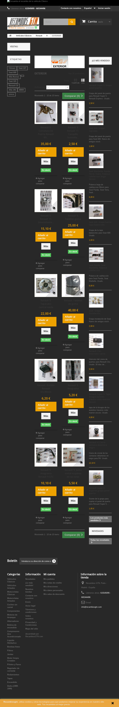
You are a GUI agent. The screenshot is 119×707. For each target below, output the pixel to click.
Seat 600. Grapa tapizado (96, 129)
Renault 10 (13, 85)
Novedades (98, 531)
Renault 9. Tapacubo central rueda (46, 304)
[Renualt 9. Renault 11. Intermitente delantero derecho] (46, 201)
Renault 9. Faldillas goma (73, 217)
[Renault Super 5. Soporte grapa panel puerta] (96, 477)
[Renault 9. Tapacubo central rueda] (46, 285)
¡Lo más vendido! (101, 60)
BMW (21, 90)
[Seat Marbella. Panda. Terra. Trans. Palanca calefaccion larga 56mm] (96, 161)
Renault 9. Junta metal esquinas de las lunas (73, 473)
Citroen (12, 68)
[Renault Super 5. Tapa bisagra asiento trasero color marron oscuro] (96, 383)
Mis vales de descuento (54, 594)
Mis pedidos (49, 579)
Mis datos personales (53, 590)
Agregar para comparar (40, 181)
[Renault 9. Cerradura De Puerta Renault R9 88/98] (46, 112)
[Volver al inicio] (10, 36)
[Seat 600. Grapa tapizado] (96, 118)
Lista (82, 83)
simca (11, 94)
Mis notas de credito (53, 583)
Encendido (12, 682)
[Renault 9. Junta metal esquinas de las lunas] (73, 455)
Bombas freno (13, 647)
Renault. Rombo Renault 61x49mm (46, 388)
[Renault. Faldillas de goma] (73, 285)
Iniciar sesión (104, 8)
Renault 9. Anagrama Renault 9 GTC (46, 473)
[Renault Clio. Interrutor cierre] (96, 340)
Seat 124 (12, 81)
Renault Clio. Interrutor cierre (97, 352)
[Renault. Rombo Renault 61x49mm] (46, 370)
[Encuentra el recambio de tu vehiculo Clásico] (59, 3)
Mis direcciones (51, 587)
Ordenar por (40, 87)
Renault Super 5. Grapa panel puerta (100, 86)
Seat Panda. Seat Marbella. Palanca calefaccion (98, 268)
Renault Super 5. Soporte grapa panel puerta (99, 491)
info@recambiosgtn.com (91, 607)
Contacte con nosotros (71, 8)
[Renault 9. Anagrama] (73, 370)
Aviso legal (30, 606)
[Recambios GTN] (23, 23)
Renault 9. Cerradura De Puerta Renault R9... (46, 132)
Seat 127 (22, 68)
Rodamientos (13, 675)
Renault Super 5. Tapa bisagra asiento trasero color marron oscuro (99, 398)
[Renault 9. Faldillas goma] (73, 201)
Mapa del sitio (31, 629)
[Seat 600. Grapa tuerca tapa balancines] (96, 211)
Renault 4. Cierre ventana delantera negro (98, 445)
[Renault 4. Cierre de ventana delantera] (96, 432)
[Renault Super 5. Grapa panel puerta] (96, 75)
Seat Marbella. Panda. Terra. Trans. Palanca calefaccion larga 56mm (100, 175)
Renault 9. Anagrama (73, 387)
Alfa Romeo (14, 77)
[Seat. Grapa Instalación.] (96, 300)
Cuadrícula (75, 83)
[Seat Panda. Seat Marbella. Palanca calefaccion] (96, 254)
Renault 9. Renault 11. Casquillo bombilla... (73, 132)
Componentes (13, 611)
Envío (28, 602)
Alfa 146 (12, 90)
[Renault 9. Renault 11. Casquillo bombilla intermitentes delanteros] (73, 112)
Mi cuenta (49, 574)
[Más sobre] (22, 76)
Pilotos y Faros (14, 664)
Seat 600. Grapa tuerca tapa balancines (100, 223)
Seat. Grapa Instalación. (95, 312)
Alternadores (13, 621)
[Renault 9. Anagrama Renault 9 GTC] (46, 455)
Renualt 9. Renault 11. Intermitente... (46, 219)
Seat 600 (12, 72)
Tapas (9, 678)
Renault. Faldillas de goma (73, 302)
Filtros (10, 650)
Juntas (10, 654)
